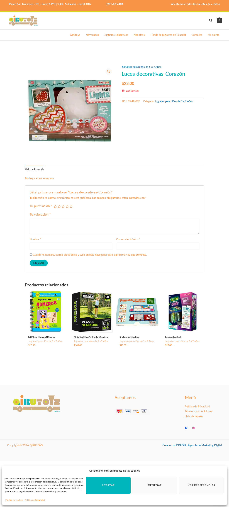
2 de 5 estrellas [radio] (59, 206)
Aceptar (108, 485)
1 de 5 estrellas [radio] (55, 206)
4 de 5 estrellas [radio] (67, 206)
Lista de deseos (194, 416)
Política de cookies (14, 500)
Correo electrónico (128, 239)
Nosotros (139, 35)
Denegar (155, 485)
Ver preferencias (201, 485)
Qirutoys (75, 35)
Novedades (92, 35)
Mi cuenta (213, 35)
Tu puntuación (41, 206)
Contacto (196, 35)
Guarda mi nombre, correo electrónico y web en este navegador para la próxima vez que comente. (90, 255)
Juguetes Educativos (116, 35)
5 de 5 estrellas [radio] (71, 206)
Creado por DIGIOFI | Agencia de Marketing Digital (192, 445)
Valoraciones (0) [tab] (34, 169)
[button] (210, 20)
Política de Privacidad (35, 500)
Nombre (35, 239)
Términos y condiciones (199, 411)
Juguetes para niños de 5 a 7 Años (142, 67)
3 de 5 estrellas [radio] (63, 206)
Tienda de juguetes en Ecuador (168, 35)
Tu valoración (40, 214)
